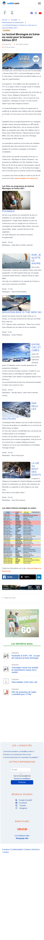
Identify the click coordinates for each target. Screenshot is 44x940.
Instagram (22, 808)
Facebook (22, 803)
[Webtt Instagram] (36, 13)
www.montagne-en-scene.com (26, 178)
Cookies (27, 849)
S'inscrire (22, 782)
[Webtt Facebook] (31, 13)
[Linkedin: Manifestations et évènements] (38, 576)
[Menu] (39, 3)
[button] (5, 12)
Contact (6, 852)
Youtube (22, 805)
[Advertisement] (22, 723)
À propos (5, 849)
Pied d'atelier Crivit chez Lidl (24, 682)
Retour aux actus (10, 598)
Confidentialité (16, 849)
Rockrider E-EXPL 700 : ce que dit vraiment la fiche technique (26, 657)
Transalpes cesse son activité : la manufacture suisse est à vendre (25, 669)
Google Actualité (25, 800)
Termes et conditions (22, 779)
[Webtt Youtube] (40, 13)
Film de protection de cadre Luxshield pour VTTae (24, 693)
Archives (35, 849)
